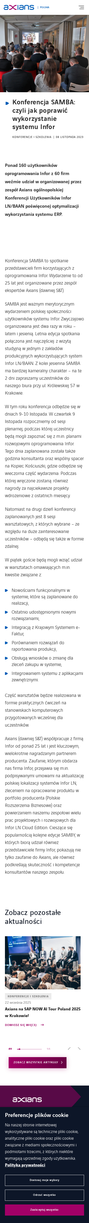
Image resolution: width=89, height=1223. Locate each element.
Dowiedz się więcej (21, 1025)
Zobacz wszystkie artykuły (36, 1062)
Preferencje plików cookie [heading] (36, 1115)
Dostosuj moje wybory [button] (44, 1180)
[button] (69, 1049)
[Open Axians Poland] (27, 1101)
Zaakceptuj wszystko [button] (44, 1210)
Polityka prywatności (25, 1165)
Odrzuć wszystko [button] (44, 1195)
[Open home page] (19, 7)
